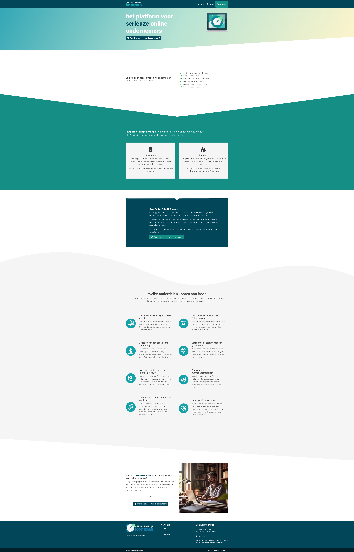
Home (202, 4)
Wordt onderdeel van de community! (145, 38)
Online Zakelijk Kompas (137, 550)
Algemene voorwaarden (215, 543)
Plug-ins (211, 4)
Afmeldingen (224, 550)
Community (223, 4)
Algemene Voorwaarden (213, 550)
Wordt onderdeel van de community (168, 237)
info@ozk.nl (201, 536)
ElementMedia (140, 536)
